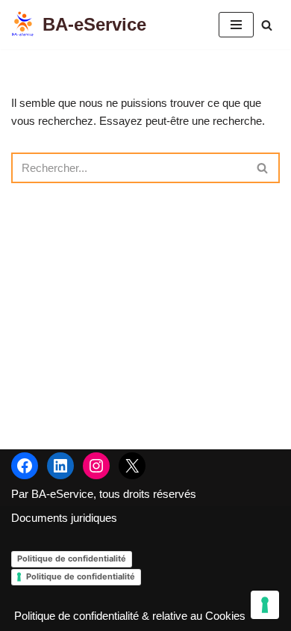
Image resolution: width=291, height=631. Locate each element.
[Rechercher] (266, 25)
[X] (132, 465)
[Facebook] (24, 465)
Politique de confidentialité (71, 558)
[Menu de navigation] (236, 24)
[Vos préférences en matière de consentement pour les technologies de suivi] (265, 605)
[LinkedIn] (60, 465)
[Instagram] (96, 465)
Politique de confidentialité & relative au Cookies (129, 615)
